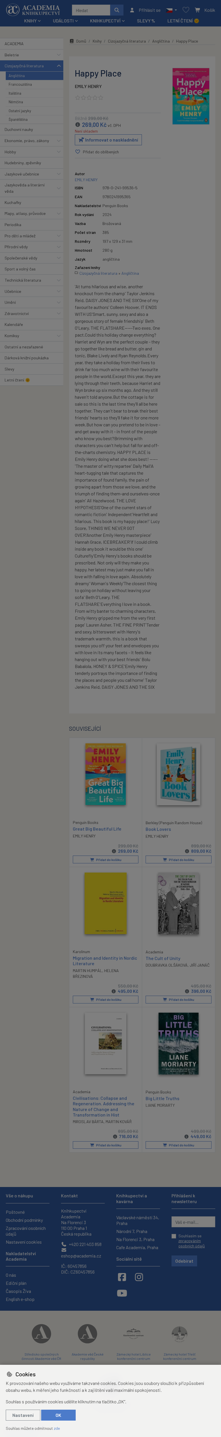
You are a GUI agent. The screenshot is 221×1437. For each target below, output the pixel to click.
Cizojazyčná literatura (24, 65)
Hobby (10, 151)
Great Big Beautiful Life (97, 828)
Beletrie (12, 54)
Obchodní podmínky (24, 1220)
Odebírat (184, 1261)
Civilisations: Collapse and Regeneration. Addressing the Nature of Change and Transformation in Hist (103, 1106)
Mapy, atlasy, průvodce (25, 213)
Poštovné (15, 1212)
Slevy (9, 369)
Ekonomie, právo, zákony (27, 140)
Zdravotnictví (17, 313)
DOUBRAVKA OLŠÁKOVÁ (167, 965)
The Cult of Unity (163, 958)
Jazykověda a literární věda (25, 188)
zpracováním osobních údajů (191, 1243)
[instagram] (139, 1277)
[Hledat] (116, 10)
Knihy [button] (30, 20)
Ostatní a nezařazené (24, 346)
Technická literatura (23, 280)
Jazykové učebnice (22, 173)
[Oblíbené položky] (186, 10)
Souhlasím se (191, 1240)
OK (58, 1415)
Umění (10, 302)
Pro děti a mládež (20, 235)
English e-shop (20, 1299)
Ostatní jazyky (20, 110)
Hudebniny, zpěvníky (23, 162)
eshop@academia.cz (81, 1255)
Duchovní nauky (19, 129)
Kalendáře (14, 324)
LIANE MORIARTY (160, 1105)
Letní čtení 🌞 (183, 20)
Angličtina (17, 75)
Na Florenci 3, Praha (135, 1239)
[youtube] (122, 1293)
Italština (15, 93)
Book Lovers (158, 829)
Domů (81, 41)
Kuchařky (13, 202)
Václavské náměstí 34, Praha (137, 1220)
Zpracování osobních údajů (26, 1230)
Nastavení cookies (24, 1242)
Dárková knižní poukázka (27, 357)
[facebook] (122, 1277)
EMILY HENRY (88, 86)
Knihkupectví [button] (105, 20)
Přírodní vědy (16, 246)
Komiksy (12, 335)
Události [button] (63, 20)
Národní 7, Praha (131, 1231)
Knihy (97, 41)
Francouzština (20, 84)
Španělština (18, 119)
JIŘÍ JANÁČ (200, 965)
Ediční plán (16, 1283)
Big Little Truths (162, 1098)
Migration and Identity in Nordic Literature (105, 960)
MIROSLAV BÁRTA (88, 1121)
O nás (11, 1275)
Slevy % (146, 20)
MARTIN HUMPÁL (87, 970)
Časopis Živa (18, 1291)
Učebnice (13, 291)
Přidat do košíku (108, 860)
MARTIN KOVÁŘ (119, 1121)
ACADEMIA (14, 43)
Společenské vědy (21, 257)
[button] (171, 10)
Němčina (16, 102)
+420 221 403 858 (85, 1244)
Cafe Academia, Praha (137, 1247)
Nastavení (23, 1415)
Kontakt (69, 1195)
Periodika (13, 224)
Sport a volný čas (20, 268)
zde (57, 1428)
